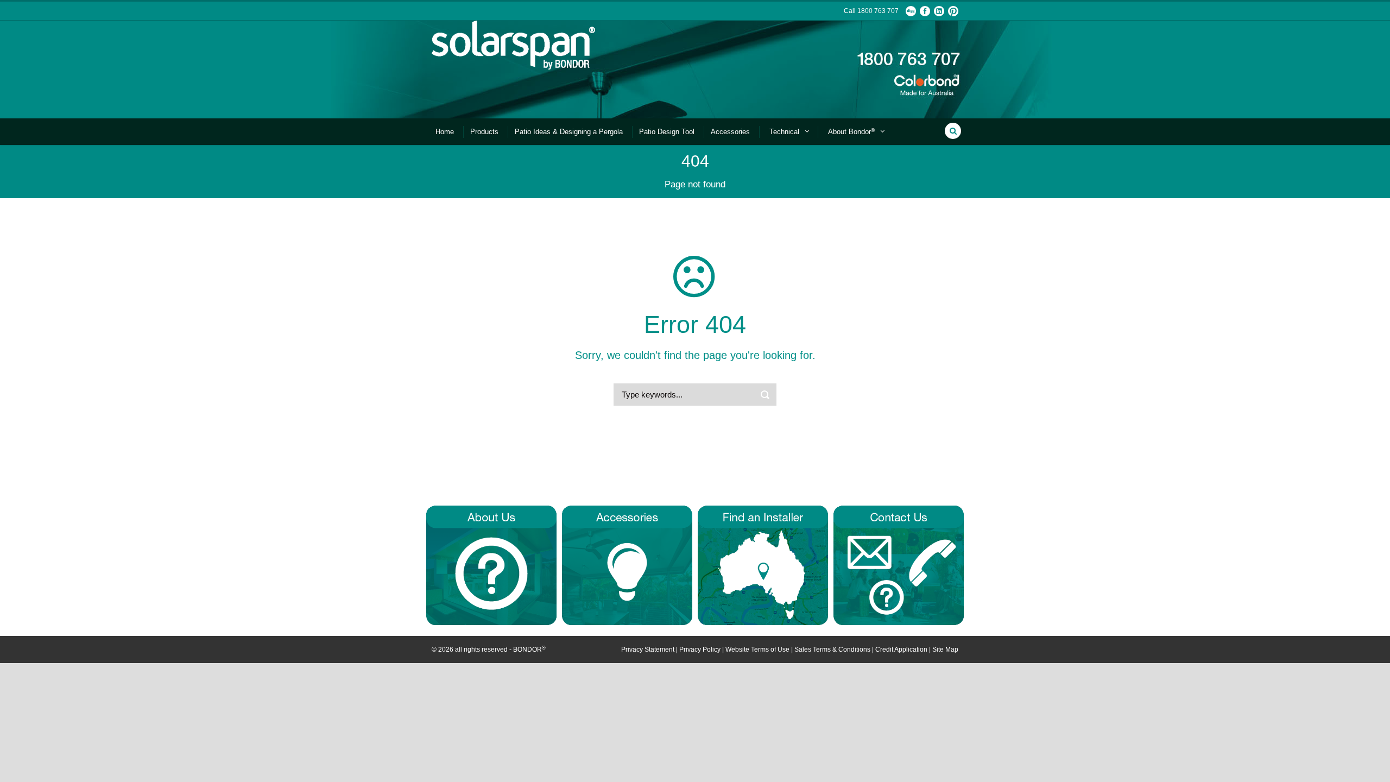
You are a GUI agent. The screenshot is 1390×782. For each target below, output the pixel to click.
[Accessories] (627, 565)
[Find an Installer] (763, 565)
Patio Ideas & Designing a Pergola (569, 132)
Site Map (945, 649)
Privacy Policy (700, 649)
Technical (784, 132)
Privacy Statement (647, 649)
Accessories (730, 132)
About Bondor (851, 131)
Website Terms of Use (757, 649)
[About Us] (491, 565)
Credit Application (901, 649)
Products (484, 132)
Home (444, 132)
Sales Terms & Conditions (832, 649)
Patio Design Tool (666, 132)
